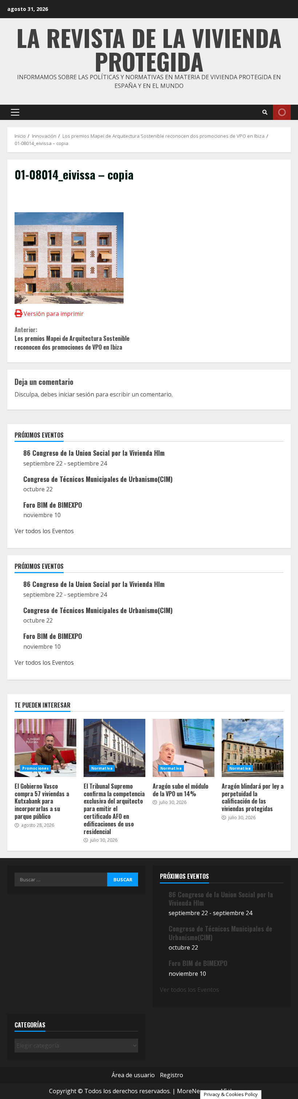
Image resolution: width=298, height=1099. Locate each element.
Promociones (35, 768)
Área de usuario (133, 1075)
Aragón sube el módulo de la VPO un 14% (183, 748)
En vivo (282, 112)
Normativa (102, 768)
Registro (171, 1075)
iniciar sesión (76, 394)
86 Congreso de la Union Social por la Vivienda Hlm (94, 453)
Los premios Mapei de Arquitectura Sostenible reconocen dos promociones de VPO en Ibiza (72, 338)
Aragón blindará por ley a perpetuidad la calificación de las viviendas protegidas (252, 748)
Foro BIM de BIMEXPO (52, 505)
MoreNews (192, 1091)
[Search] (264, 112)
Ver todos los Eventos (44, 531)
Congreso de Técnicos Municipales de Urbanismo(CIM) (98, 479)
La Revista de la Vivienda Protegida (149, 49)
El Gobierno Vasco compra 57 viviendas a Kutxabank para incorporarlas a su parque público (45, 748)
